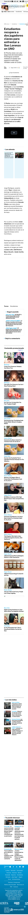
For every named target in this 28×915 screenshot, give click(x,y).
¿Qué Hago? (14, 877)
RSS (11, 886)
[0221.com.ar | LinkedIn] (23, 1)
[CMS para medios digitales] (17, 909)
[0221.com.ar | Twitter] (17, 1)
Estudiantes (19, 11)
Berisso (20, 872)
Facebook (13, 867)
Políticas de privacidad (10, 884)
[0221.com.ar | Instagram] (12, 1)
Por (5, 67)
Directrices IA (20, 884)
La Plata (7, 870)
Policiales (3, 11)
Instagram (10, 867)
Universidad (11, 11)
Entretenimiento (16, 879)
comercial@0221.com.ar (14, 899)
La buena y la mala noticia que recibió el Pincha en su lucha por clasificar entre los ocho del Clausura (14, 323)
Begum (20, 877)
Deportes (13, 875)
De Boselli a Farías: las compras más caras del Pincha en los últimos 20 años (14, 316)
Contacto (15, 886)
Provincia (9, 872)
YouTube (20, 867)
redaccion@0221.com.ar (14, 898)
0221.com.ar (6, 24)
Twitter (16, 867)
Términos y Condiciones (14, 882)
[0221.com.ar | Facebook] (15, 1)
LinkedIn (23, 867)
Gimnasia (8, 877)
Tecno (9, 879)
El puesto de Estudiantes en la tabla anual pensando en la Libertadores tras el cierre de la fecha (14, 330)
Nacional (14, 872)
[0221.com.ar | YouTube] (20, 1)
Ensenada (7, 875)
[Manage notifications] (25, 907)
